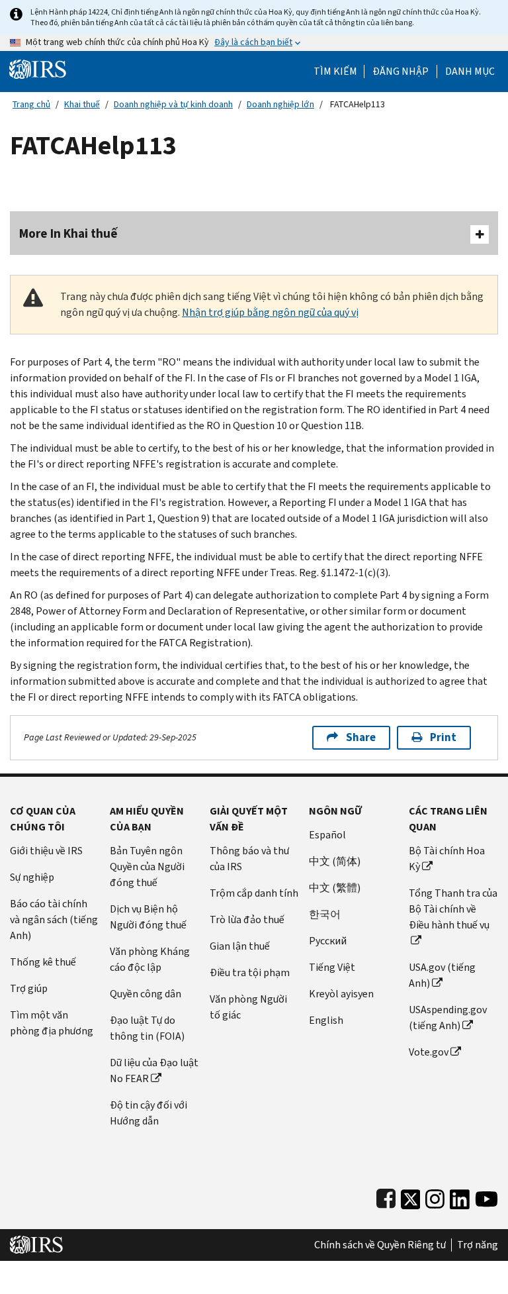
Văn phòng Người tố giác (248, 1007)
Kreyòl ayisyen (341, 994)
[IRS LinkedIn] (460, 1196)
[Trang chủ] (37, 68)
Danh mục (470, 71)
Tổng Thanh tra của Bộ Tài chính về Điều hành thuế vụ (453, 909)
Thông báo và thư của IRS (249, 858)
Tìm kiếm (335, 71)
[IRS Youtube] (486, 1196)
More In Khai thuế (68, 233)
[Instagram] (434, 1196)
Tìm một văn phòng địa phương (51, 1023)
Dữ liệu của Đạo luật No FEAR (154, 1070)
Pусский (328, 941)
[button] (400, 71)
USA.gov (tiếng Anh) (442, 975)
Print (443, 737)
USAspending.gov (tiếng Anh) (448, 1017)
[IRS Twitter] (411, 1196)
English (326, 1020)
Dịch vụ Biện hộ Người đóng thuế (148, 917)
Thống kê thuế (43, 962)
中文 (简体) (334, 861)
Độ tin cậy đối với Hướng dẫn (148, 1113)
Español (327, 835)
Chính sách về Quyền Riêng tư (380, 1245)
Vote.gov (428, 1052)
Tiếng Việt (332, 967)
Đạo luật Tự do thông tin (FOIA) (147, 1028)
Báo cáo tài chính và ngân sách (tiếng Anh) (54, 919)
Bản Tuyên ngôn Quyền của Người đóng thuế (147, 866)
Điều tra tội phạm (250, 972)
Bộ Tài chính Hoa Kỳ (447, 858)
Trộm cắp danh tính (254, 893)
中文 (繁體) (334, 888)
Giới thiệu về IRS (46, 851)
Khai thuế (82, 104)
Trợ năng (477, 1245)
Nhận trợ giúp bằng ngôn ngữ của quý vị (270, 312)
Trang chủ (31, 104)
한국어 (325, 914)
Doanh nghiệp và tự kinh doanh (173, 104)
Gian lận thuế (240, 946)
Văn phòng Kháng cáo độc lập (150, 959)
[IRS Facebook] (386, 1196)
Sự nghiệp (32, 877)
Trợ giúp (29, 988)
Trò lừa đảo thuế (247, 919)
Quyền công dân (145, 994)
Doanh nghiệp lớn (280, 104)
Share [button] (361, 737)
